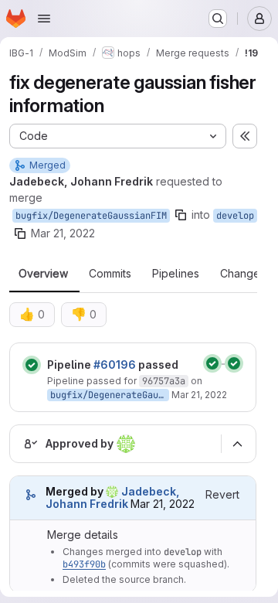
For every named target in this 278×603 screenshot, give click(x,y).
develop (235, 216)
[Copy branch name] (180, 215)
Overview (43, 273)
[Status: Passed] (31, 365)
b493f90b (84, 564)
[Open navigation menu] (44, 18)
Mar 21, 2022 (63, 233)
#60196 (114, 364)
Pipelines (175, 273)
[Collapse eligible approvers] (237, 443)
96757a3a (163, 381)
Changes (243, 273)
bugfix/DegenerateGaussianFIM (91, 216)
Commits (110, 273)
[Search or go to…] (217, 18)
